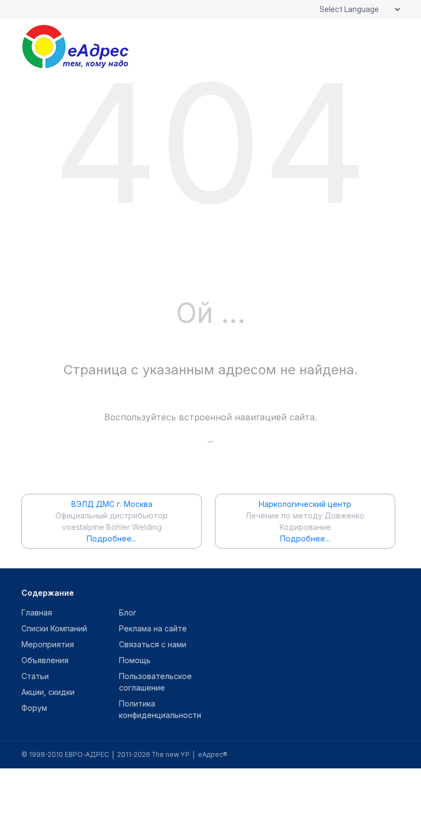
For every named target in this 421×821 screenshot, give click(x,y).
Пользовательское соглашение (155, 681)
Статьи (35, 676)
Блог (127, 612)
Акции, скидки (48, 692)
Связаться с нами (152, 644)
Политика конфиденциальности (160, 709)
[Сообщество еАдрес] (89, 47)
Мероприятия (47, 644)
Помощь (135, 660)
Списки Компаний (54, 628)
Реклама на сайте (153, 628)
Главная (36, 612)
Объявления (45, 660)
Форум (34, 707)
